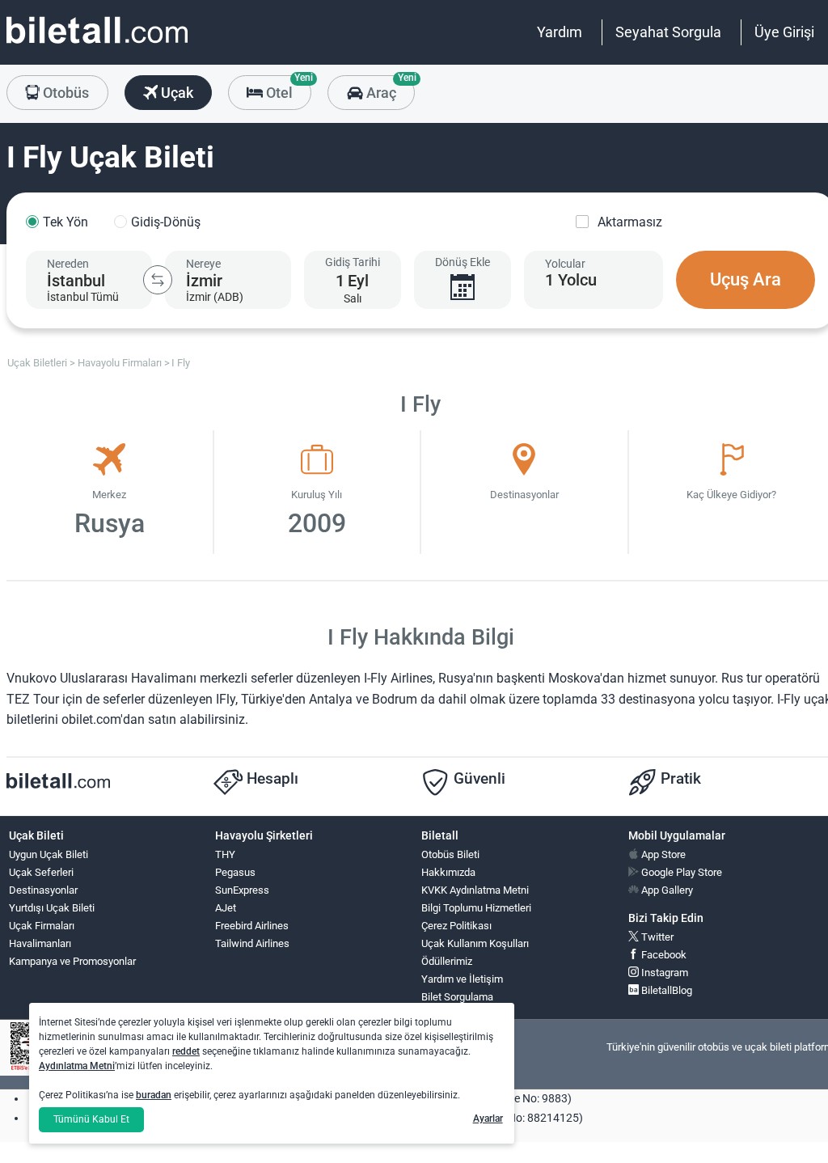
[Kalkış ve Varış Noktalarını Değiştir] (157, 279)
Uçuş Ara (745, 279)
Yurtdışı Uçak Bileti (52, 908)
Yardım (559, 31)
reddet (186, 1051)
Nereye (203, 263)
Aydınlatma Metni (77, 1066)
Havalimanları (40, 943)
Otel (287, 88)
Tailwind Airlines (252, 943)
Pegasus (235, 872)
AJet (225, 908)
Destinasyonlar (43, 890)
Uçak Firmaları (41, 926)
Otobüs (64, 92)
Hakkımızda (448, 872)
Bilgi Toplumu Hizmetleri (476, 908)
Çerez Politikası (456, 926)
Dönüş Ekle (462, 262)
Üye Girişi (784, 31)
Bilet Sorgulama (457, 997)
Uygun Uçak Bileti (48, 854)
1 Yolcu (571, 280)
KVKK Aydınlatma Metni (475, 890)
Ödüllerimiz (446, 961)
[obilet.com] (97, 45)
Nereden (68, 263)
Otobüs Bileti (450, 854)
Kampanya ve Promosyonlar (72, 961)
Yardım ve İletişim (462, 979)
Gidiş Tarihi (352, 262)
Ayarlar (488, 1118)
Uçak (175, 92)
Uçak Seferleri (41, 872)
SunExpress (242, 890)
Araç (388, 88)
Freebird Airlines (252, 926)
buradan (153, 1095)
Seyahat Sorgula (668, 31)
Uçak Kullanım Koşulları (475, 943)
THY (225, 854)
